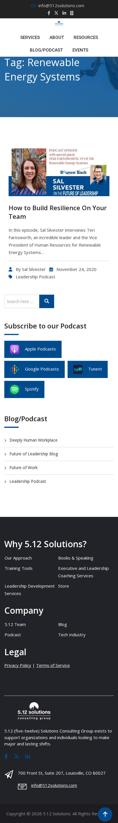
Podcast (13, 634)
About (57, 37)
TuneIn (95, 369)
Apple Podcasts (40, 349)
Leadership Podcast (35, 276)
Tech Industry (72, 634)
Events (80, 50)
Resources (86, 37)
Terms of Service (53, 665)
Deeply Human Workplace (33, 440)
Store (63, 586)
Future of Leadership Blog (33, 453)
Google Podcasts (42, 369)
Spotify (32, 389)
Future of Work (23, 467)
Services (30, 37)
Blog (62, 624)
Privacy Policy (17, 665)
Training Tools (19, 568)
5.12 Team (15, 624)
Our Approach (18, 558)
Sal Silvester (34, 269)
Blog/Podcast (46, 50)
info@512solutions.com (61, 5)
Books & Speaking (75, 558)
